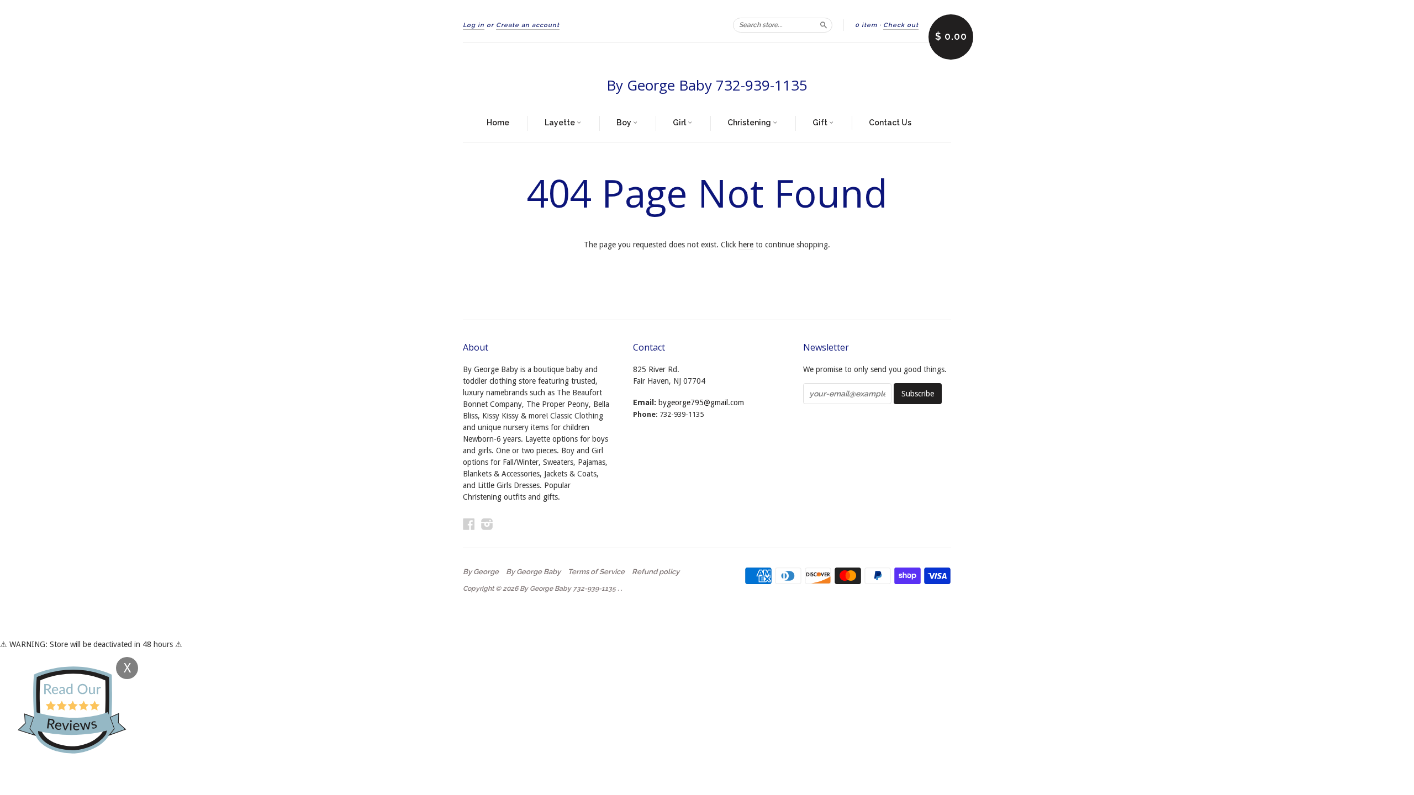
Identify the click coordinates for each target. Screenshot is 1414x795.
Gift (820, 122)
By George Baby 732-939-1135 (707, 85)
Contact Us (890, 122)
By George (481, 572)
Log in (473, 25)
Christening (750, 122)
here (745, 244)
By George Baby (533, 572)
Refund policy (655, 572)
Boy (624, 122)
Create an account (528, 25)
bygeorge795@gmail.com (701, 402)
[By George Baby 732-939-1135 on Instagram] (487, 524)
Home (498, 122)
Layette (561, 122)
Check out (901, 25)
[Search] (823, 25)
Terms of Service (596, 572)
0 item (866, 25)
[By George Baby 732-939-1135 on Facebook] (469, 524)
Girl (680, 122)
